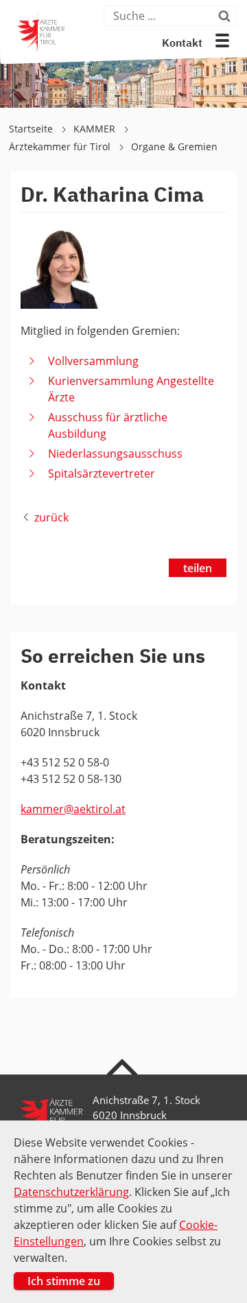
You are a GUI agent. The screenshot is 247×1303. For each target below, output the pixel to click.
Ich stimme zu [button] (63, 1281)
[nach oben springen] (124, 1066)
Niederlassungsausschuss (115, 453)
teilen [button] (197, 568)
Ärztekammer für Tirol (61, 146)
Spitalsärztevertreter (101, 473)
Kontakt (182, 43)
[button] (222, 40)
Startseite (32, 128)
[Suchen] (225, 15)
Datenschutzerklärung (71, 1191)
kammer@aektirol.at (73, 809)
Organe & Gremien (174, 146)
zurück (51, 517)
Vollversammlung (93, 360)
